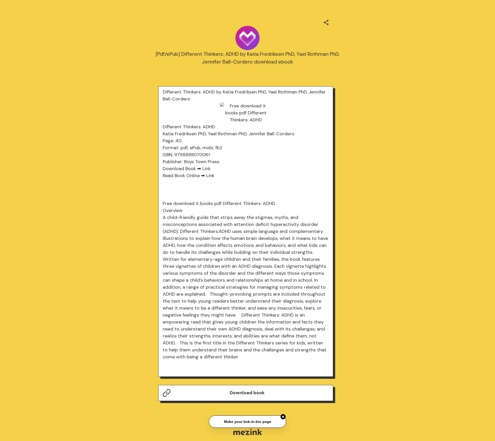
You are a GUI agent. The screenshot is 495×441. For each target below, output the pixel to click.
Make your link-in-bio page (247, 421)
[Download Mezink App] (247, 432)
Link (206, 169)
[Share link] (326, 21)
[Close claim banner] (283, 416)
